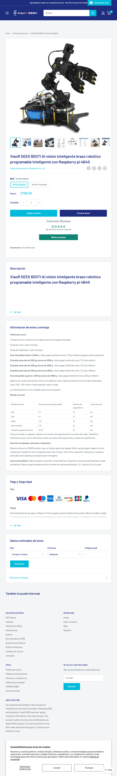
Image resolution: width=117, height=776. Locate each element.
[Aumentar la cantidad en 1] (39, 203)
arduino (9, 634)
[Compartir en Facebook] (89, 168)
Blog (65, 626)
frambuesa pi (11, 630)
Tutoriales (10, 656)
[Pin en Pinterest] (94, 168)
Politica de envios (13, 670)
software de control (14, 651)
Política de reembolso (19, 577)
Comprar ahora (83, 213)
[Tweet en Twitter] (99, 168)
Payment (67, 630)
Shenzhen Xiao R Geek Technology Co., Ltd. (27, 168)
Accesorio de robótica (15, 643)
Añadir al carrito (34, 213)
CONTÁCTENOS (12, 686)
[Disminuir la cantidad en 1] (24, 203)
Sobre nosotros (70, 622)
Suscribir (72, 686)
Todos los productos (20, 33)
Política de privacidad (15, 682)
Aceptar (57, 768)
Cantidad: (14, 202)
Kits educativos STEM (15, 639)
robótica (9, 622)
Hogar (66, 617)
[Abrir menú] (7, 13)
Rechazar (89, 768)
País (12, 548)
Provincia (52, 548)
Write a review (58, 237)
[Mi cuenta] (103, 13)
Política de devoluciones (16, 674)
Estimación (19, 564)
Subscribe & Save (101, 3)
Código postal (91, 548)
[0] (109, 13)
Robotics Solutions (14, 647)
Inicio (8, 33)
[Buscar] (92, 13)
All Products (11, 617)
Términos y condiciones (16, 678)
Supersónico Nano (14, 626)
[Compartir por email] (105, 168)
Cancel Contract (13, 691)
